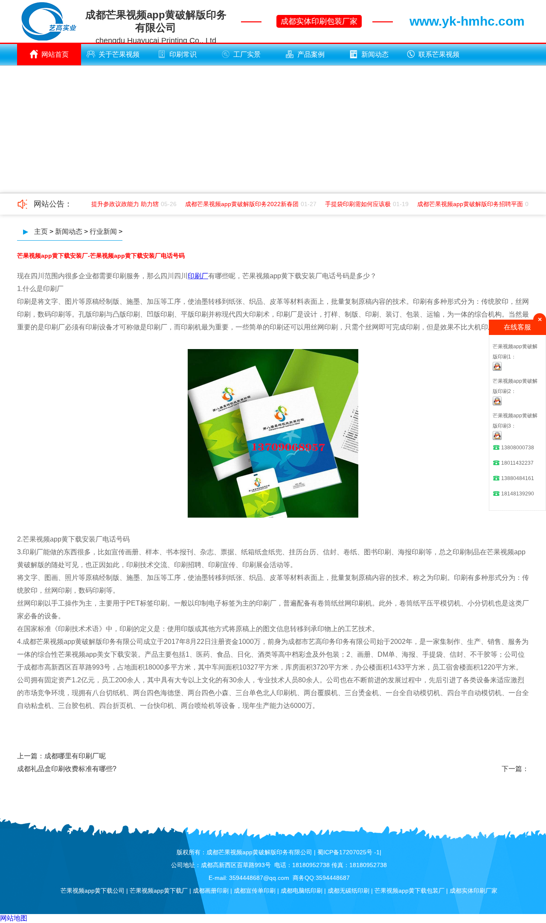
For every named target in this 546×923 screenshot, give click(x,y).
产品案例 (311, 54)
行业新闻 (103, 231)
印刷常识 (183, 54)
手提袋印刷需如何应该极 (353, 204)
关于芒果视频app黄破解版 (117, 58)
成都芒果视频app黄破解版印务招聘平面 (465, 204)
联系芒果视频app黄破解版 (437, 58)
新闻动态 (375, 54)
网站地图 (13, 918)
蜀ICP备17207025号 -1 (348, 852)
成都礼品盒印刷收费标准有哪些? (66, 768)
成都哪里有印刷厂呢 (75, 756)
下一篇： (515, 768)
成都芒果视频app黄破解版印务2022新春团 (236, 204)
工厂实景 (247, 54)
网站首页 (55, 54)
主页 (41, 231)
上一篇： (30, 756)
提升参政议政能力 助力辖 (120, 204)
